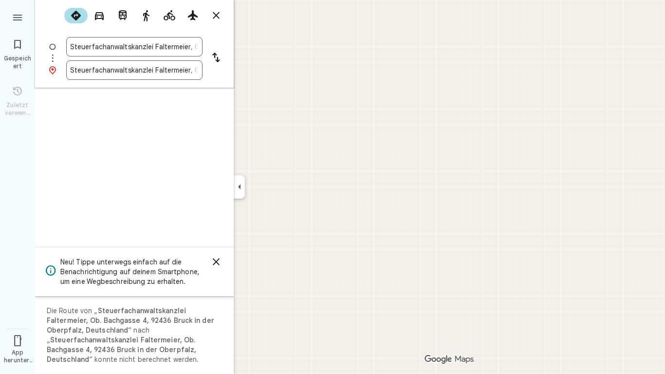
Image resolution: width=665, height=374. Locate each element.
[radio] (76, 15)
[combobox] (134, 46)
